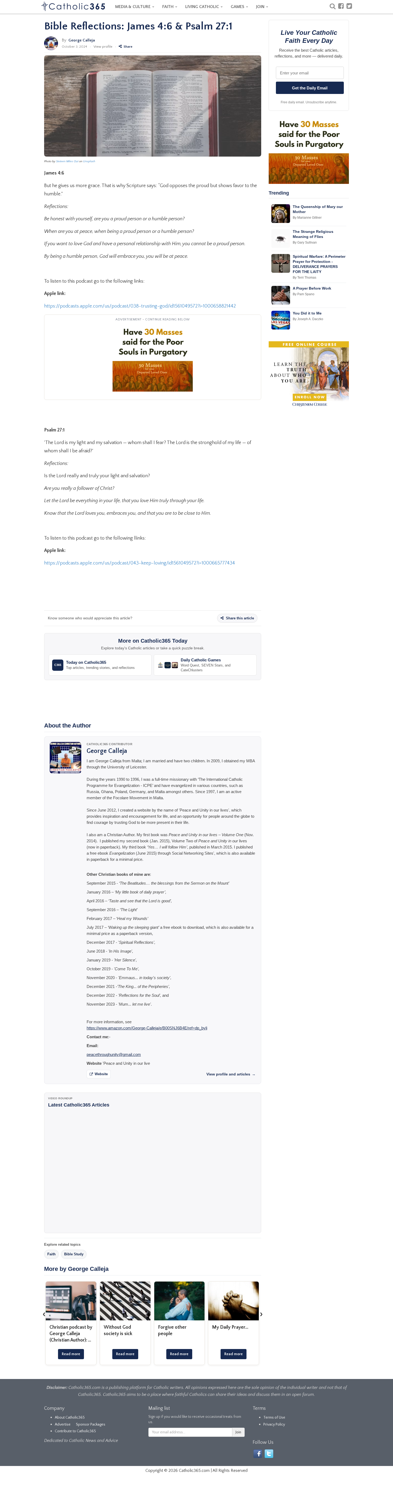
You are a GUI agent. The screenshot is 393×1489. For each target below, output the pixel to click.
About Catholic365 (70, 1417)
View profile (103, 46)
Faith (51, 1254)
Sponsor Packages (90, 1424)
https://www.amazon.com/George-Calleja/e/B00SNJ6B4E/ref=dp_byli (147, 1028)
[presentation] (44, 1314)
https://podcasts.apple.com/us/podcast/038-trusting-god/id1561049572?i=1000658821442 (140, 306)
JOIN (260, 6)
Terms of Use (274, 1417)
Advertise (63, 1424)
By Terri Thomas (304, 277)
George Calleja (81, 40)
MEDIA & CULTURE (133, 6)
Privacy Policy (274, 1424)
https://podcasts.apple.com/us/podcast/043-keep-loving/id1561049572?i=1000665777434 (139, 563)
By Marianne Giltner (307, 217)
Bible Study (73, 1254)
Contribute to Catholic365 (75, 1431)
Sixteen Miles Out (67, 161)
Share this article (239, 618)
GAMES (238, 6)
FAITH (168, 6)
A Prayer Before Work (312, 288)
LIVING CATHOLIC (202, 6)
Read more (71, 1354)
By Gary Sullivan (305, 242)
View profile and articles (231, 1074)
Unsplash (89, 161)
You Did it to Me (307, 313)
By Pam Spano (303, 294)
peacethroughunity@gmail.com (114, 1054)
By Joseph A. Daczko (308, 319)
